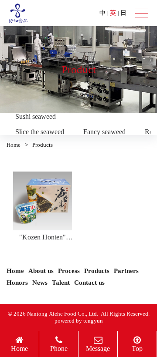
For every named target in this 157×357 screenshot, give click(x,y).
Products (96, 270)
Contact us (89, 282)
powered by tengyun (79, 320)
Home (13, 144)
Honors (17, 282)
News (40, 282)
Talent (61, 282)
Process (69, 270)
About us (41, 270)
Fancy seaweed (104, 131)
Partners (126, 270)
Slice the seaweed (39, 131)
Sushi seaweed (35, 116)
